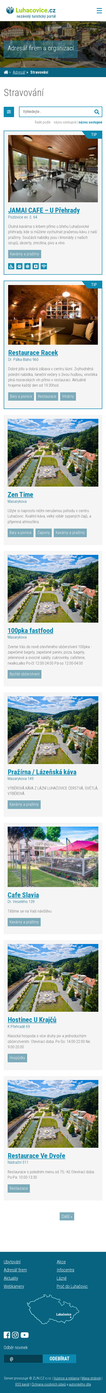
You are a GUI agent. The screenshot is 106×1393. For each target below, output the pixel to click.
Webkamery (14, 1286)
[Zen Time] (53, 453)
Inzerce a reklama (66, 1378)
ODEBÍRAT (60, 1359)
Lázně (62, 1278)
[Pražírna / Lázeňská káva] (53, 730)
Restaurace (47, 396)
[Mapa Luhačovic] (53, 1309)
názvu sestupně (90, 122)
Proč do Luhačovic (72, 1286)
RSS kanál (22, 1384)
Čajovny (43, 532)
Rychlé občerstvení (24, 674)
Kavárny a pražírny (24, 254)
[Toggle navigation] (98, 10)
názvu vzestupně (65, 122)
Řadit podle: (43, 122)
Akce (61, 1261)
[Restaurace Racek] (53, 315)
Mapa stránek (91, 1378)
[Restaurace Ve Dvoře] (53, 1114)
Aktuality (11, 1278)
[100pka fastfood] (53, 589)
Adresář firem (15, 1269)
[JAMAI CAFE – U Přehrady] (53, 168)
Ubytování (12, 1261)
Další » (67, 1216)
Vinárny (68, 396)
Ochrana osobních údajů (49, 1384)
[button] (97, 111)
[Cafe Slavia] (53, 857)
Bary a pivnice (21, 396)
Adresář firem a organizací (41, 48)
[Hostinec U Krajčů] (53, 978)
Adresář (19, 72)
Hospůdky (17, 1057)
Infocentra (65, 1269)
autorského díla (80, 1384)
